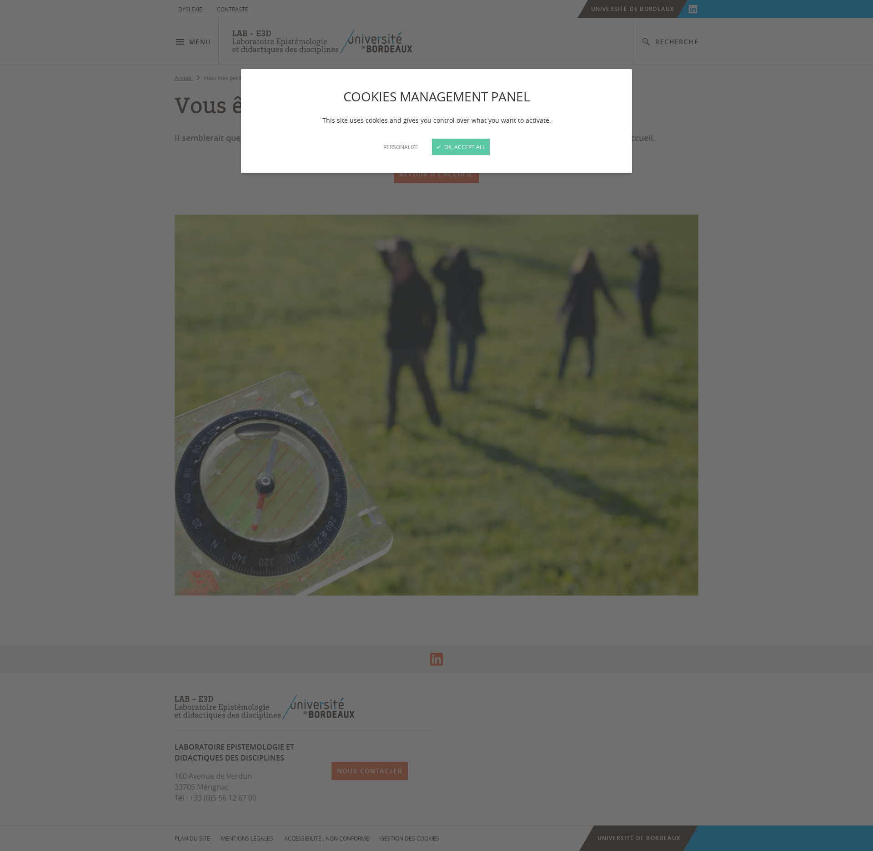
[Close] (436, 425)
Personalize (400, 146)
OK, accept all (464, 146)
